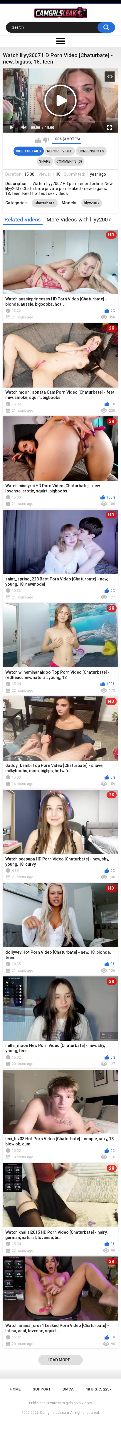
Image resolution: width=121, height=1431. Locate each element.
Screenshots (91, 151)
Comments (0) (69, 161)
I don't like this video (46, 140)
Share (45, 161)
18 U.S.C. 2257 (98, 1389)
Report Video (60, 151)
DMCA (68, 1389)
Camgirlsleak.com (54, 1413)
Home (15, 1389)
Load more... (61, 1360)
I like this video (38, 140)
